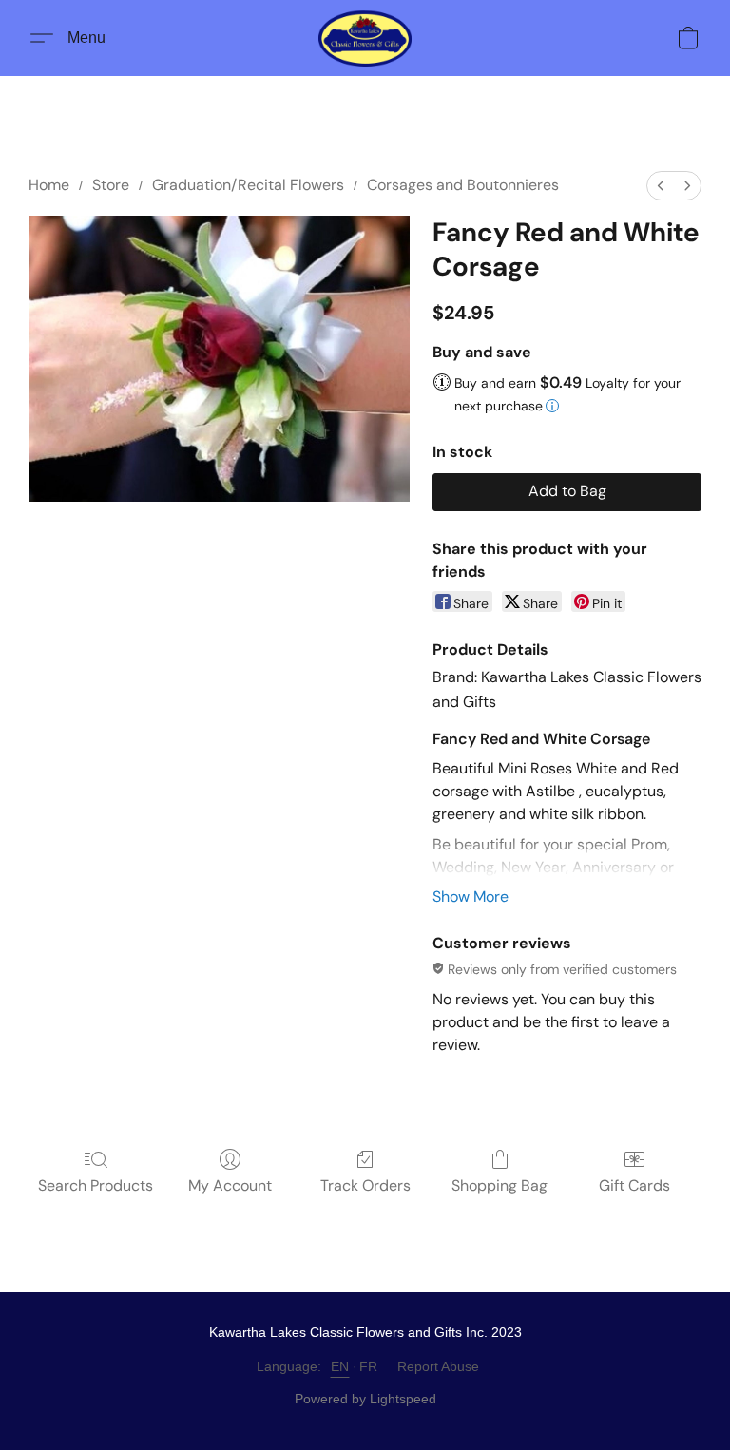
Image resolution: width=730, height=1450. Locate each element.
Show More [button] (470, 896)
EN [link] (340, 1366)
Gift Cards (634, 1185)
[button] (365, 38)
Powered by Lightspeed (365, 1398)
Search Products (95, 1185)
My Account (230, 1185)
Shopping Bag (499, 1185)
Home (49, 185)
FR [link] (368, 1366)
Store (110, 185)
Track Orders (365, 1185)
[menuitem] (660, 186)
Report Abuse (438, 1366)
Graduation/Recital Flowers (248, 185)
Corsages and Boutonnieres (463, 185)
